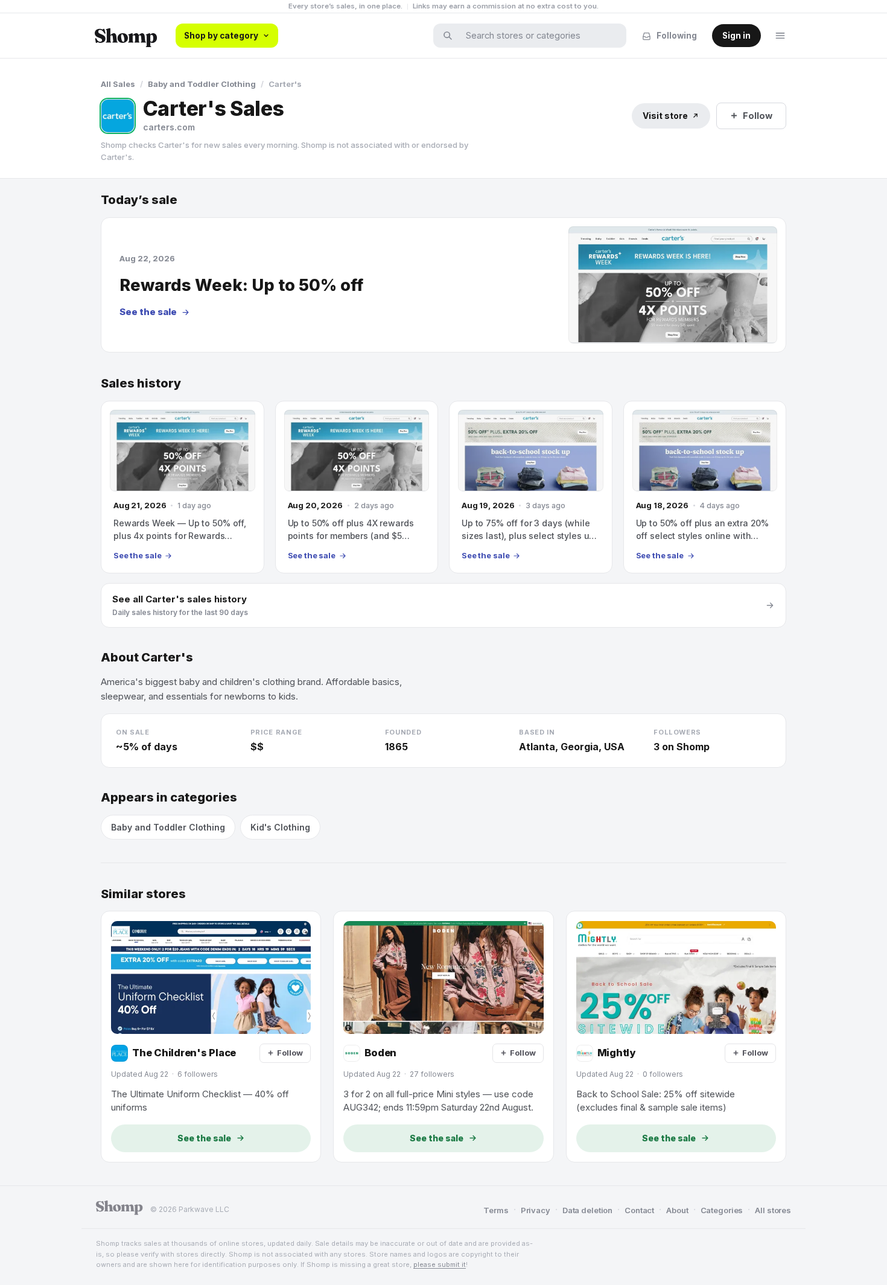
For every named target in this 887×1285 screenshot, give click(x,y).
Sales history (141, 384)
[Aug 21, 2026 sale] (182, 487)
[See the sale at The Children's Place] (210, 1036)
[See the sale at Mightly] (676, 1036)
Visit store (665, 115)
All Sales (118, 84)
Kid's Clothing (280, 827)
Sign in (736, 35)
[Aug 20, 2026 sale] (357, 487)
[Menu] (780, 36)
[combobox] (538, 35)
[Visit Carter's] (118, 116)
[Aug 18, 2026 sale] (705, 487)
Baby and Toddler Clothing (202, 84)
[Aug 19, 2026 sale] (531, 487)
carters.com (169, 127)
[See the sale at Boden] (443, 1036)
